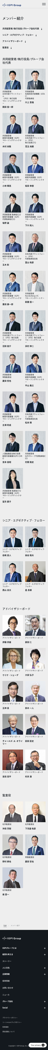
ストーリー (6, 961)
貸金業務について (8, 1032)
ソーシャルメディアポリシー (12, 1022)
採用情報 (6, 981)
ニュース (5, 994)
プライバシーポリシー (10, 1018)
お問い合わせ (7, 988)
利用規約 (5, 1027)
